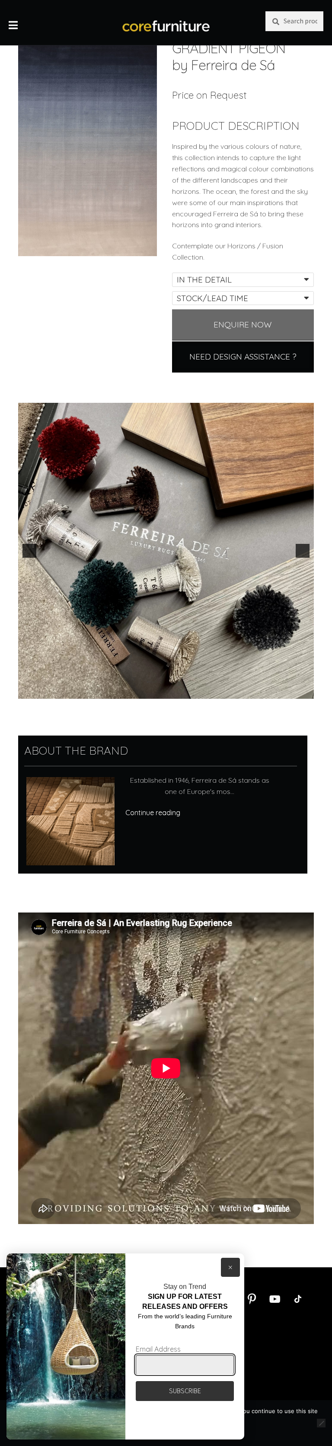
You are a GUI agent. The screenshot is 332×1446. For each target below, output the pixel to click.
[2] (162, 691)
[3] (171, 691)
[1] (153, 691)
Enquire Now (243, 324)
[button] (29, 551)
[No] (321, 1423)
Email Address (158, 1349)
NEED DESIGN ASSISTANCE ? (243, 356)
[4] (180, 691)
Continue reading (152, 812)
